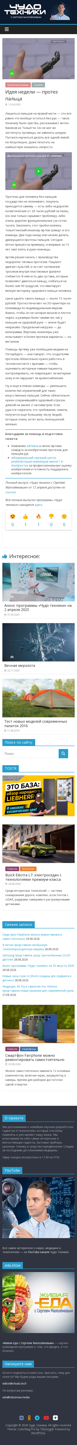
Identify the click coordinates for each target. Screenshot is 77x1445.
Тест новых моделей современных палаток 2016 (35, 723)
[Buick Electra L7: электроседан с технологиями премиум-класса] (38, 826)
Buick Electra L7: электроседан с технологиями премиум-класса (33, 877)
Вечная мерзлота (19, 665)
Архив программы (18, 85)
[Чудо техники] (38, 4)
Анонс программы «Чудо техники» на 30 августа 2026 (38, 966)
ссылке (10, 492)
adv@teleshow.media (16, 1397)
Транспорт (28, 869)
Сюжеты (38, 85)
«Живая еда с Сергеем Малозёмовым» (28, 1343)
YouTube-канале (39, 1252)
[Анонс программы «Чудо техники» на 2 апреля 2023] (38, 565)
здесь (38, 505)
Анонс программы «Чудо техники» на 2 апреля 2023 (38, 607)
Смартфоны (29, 1049)
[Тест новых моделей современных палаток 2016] (38, 681)
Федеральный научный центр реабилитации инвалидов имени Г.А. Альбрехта (37, 461)
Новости (12, 869)
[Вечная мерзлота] (38, 625)
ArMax (32, 446)
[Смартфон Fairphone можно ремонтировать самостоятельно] (38, 1007)
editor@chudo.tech (14, 1383)
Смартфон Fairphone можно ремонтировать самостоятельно (34, 1057)
